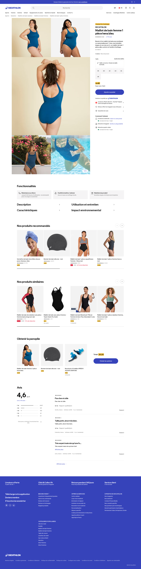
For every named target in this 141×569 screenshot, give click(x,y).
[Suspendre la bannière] (132, 2)
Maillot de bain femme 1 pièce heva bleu (27, 369)
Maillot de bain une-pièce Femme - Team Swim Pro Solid (55, 316)
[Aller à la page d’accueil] (13, 8)
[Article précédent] (117, 225)
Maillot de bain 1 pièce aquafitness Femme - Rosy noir (81, 260)
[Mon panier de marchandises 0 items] (134, 8)
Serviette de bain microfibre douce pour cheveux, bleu (28, 260)
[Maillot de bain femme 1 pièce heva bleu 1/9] (70, 37)
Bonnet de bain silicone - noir (53, 259)
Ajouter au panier (109, 92)
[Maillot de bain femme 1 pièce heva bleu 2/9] (31, 37)
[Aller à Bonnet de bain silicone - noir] (52, 355)
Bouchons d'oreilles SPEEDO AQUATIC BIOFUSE (74, 369)
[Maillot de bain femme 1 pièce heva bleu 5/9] (70, 154)
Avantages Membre (119, 12)
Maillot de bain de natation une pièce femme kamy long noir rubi (29, 316)
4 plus (85, 170)
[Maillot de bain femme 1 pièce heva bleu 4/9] (31, 154)
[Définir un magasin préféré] (115, 8)
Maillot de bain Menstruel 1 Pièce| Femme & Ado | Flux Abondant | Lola (82, 316)
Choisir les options (106, 361)
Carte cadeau (131, 12)
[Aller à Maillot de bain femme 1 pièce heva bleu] (28, 355)
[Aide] (126, 8)
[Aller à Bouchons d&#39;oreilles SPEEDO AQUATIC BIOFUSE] (76, 355)
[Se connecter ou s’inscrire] (130, 8)
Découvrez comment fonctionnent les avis (28, 422)
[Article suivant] (122, 225)
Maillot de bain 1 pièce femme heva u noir (109, 260)
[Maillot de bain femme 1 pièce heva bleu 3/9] (51, 96)
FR (121, 8)
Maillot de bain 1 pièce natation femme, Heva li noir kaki (110, 316)
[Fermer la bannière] (134, 2)
